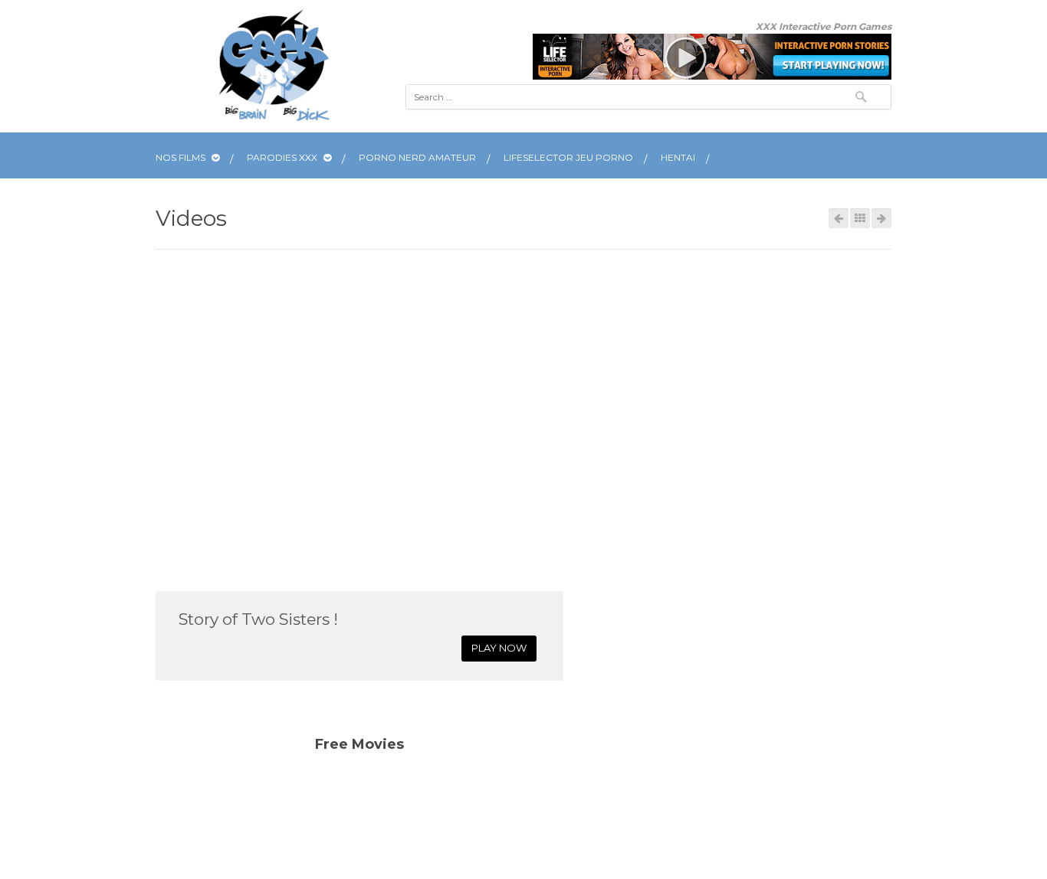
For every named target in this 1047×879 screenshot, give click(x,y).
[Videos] (860, 218)
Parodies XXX (283, 157)
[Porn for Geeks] (273, 66)
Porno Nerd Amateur (417, 157)
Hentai (678, 157)
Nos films (182, 157)
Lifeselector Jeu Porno (568, 157)
